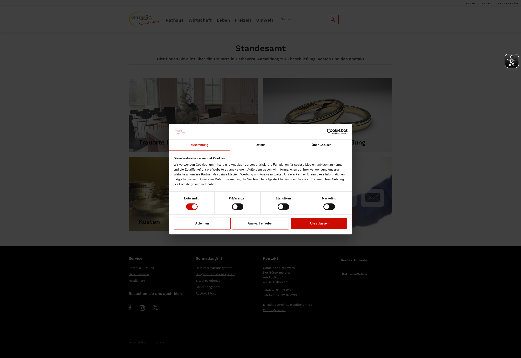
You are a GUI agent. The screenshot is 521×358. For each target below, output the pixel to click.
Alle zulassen (319, 223)
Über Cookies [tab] (321, 145)
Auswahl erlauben (260, 223)
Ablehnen (202, 223)
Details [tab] (261, 145)
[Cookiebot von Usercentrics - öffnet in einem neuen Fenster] (330, 131)
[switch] (237, 206)
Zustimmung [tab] (199, 145)
